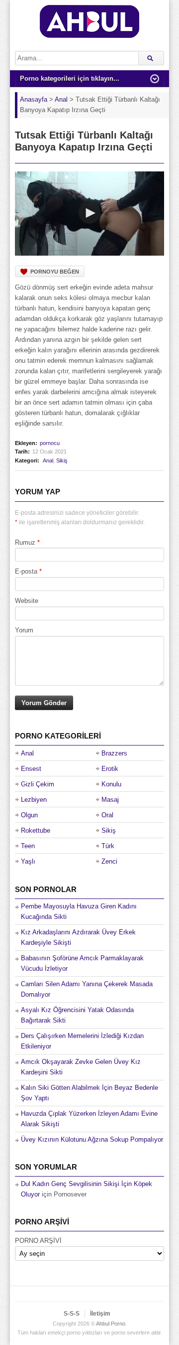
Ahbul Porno (110, 1324)
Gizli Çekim (37, 784)
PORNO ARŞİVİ (38, 1240)
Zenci (109, 861)
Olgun (29, 815)
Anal (48, 460)
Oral (107, 815)
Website (26, 600)
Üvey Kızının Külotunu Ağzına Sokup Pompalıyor (92, 1139)
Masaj (110, 799)
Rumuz (25, 542)
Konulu (111, 784)
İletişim (100, 1313)
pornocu (50, 443)
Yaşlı (28, 861)
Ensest (31, 768)
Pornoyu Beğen (54, 272)
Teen (28, 846)
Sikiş (62, 460)
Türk (107, 846)
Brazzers (114, 753)
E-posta (26, 571)
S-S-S (72, 1313)
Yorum (24, 630)
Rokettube (35, 830)
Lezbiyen (34, 799)
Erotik (109, 768)
